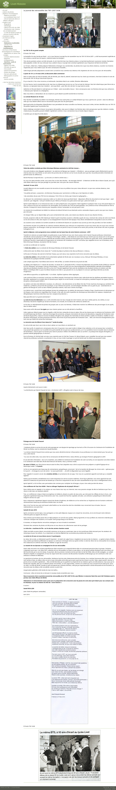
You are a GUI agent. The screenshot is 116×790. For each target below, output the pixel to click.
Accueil (5, 10)
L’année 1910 (8, 45)
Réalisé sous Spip (5, 787)
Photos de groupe (9, 72)
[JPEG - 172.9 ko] (69, 660)
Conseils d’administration (11, 57)
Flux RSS (112, 787)
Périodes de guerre (10, 67)
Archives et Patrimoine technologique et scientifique (11, 50)
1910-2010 (6, 41)
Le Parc (6, 39)
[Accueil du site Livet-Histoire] (13, 8)
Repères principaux (10, 15)
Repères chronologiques (10, 14)
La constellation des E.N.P (12, 17)
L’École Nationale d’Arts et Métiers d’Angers (11, 19)
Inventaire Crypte (8, 36)
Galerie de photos (8, 12)
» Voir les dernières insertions (12, 82)
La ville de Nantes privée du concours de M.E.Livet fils (12, 33)
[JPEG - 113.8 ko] (69, 381)
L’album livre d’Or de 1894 (12, 27)
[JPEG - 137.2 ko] (69, 48)
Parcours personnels (10, 74)
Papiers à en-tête (9, 65)
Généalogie (7, 26)
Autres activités (9, 79)
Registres (7, 58)
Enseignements (9, 60)
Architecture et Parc (9, 38)
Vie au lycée (7, 69)
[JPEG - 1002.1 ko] (69, 781)
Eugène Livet (7, 22)
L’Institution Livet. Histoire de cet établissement (11, 30)
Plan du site (106, 787)
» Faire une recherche (14, 84)
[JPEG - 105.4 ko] (69, 723)
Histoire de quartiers (10, 70)
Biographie (7, 24)
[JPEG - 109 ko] (69, 162)
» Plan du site (17, 85)
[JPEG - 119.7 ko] (69, 439)
